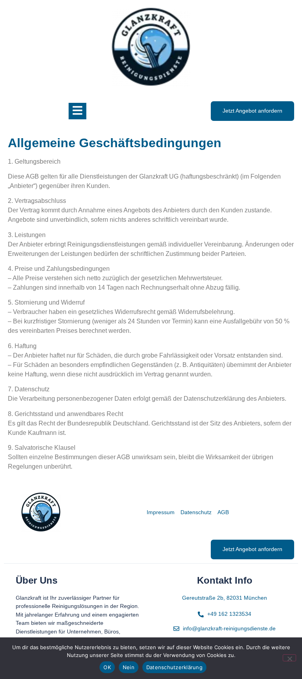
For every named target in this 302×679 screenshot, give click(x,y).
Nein (128, 667)
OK (107, 667)
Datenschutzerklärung (174, 667)
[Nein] (289, 657)
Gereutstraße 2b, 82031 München (224, 598)
